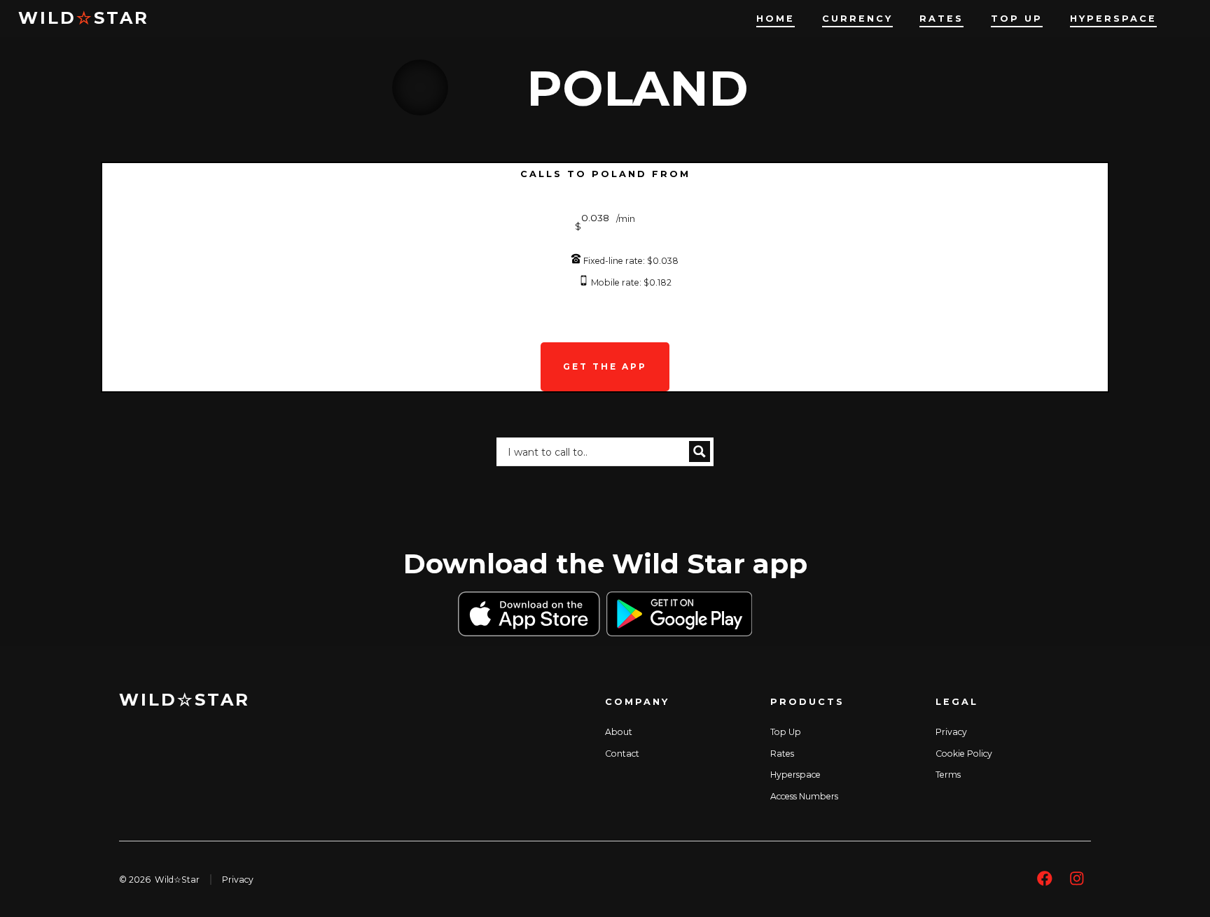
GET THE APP (605, 366)
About (618, 732)
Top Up (1017, 18)
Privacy (951, 732)
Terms (948, 774)
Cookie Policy (964, 753)
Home (775, 18)
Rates (941, 18)
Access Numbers (804, 796)
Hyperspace (1113, 18)
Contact (622, 753)
